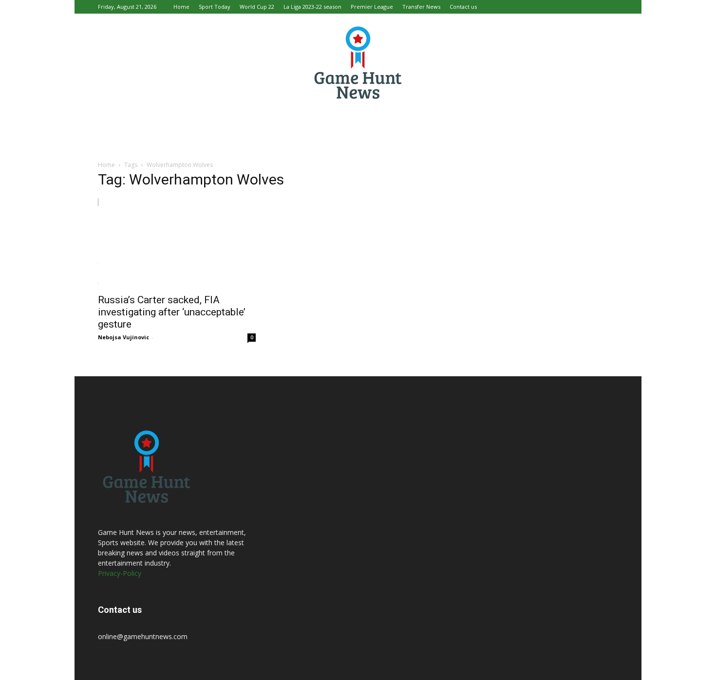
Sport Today (214, 6)
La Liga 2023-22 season (312, 6)
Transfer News (421, 6)
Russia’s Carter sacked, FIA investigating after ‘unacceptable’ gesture (171, 312)
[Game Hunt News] (358, 62)
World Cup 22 (257, 6)
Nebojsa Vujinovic (123, 337)
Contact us (463, 6)
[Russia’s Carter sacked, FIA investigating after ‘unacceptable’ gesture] (177, 243)
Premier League (372, 6)
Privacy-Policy (119, 573)
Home (181, 6)
